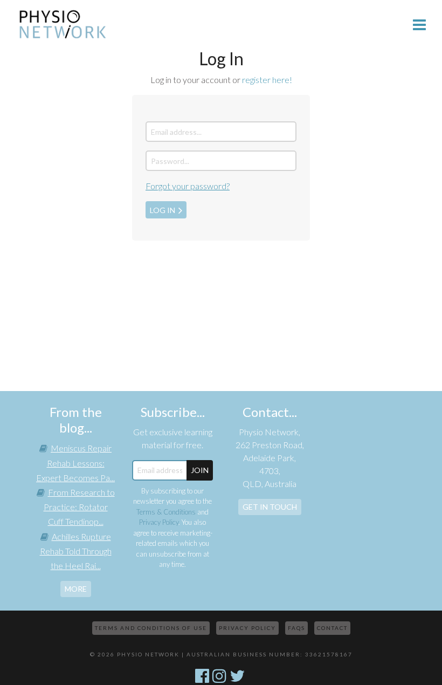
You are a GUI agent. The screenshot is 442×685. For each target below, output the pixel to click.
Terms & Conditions (166, 512)
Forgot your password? (188, 186)
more (76, 588)
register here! (267, 79)
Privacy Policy (158, 522)
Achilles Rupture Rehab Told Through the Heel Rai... (76, 551)
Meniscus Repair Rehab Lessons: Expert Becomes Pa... (75, 462)
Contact (332, 628)
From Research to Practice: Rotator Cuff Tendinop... (79, 506)
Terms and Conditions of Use (151, 628)
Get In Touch (270, 506)
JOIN (200, 470)
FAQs (296, 628)
